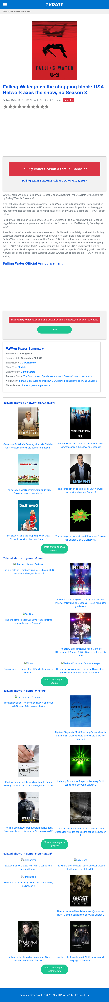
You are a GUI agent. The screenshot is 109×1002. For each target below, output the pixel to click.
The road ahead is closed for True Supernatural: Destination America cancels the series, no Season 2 (80, 832)
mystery (33, 385)
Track (54, 330)
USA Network (29, 362)
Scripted (22, 367)
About (56, 995)
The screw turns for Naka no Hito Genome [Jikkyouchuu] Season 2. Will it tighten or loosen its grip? (80, 652)
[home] (54, 5)
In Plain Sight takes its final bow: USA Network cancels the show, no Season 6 (58, 381)
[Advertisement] (54, 134)
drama (25, 385)
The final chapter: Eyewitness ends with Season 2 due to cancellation (58, 376)
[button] (5, 5)
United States (28, 372)
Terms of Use (83, 995)
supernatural (44, 385)
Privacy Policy (67, 995)
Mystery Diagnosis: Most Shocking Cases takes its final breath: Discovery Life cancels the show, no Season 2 (80, 735)
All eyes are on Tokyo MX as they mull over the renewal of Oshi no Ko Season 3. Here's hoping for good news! (80, 603)
